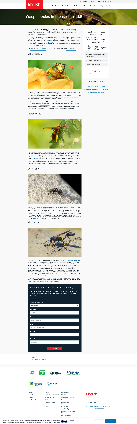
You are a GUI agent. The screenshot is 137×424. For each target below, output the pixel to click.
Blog (32, 11)
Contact (99, 1)
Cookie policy (65, 409)
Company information (67, 397)
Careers (63, 395)
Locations (84, 1)
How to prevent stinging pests (96, 86)
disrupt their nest (44, 105)
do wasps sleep (48, 42)
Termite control (49, 397)
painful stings (37, 218)
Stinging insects (40, 11)
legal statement (99, 408)
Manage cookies (66, 415)
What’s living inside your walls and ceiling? (96, 89)
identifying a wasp (47, 48)
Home (27, 11)
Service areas (65, 392)
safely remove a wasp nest (38, 50)
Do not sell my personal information (68, 412)
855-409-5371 (41, 281)
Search (92, 1)
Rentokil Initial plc (95, 406)
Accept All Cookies (110, 421)
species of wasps (72, 260)
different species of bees (58, 37)
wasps (56, 31)
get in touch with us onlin (54, 281)
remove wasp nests (53, 278)
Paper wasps (35, 158)
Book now (96, 71)
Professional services (51, 400)
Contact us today (71, 50)
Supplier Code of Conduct (66, 403)
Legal (62, 400)
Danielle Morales (41, 359)
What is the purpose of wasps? (96, 92)
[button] (68, 24)
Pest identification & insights (51, 403)
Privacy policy (65, 406)
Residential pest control (52, 395)
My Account (108, 1)
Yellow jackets (35, 95)
